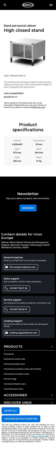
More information (38, 436)
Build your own (39, 107)
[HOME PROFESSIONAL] (28, 5)
